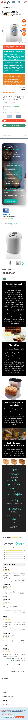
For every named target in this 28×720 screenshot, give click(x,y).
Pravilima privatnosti (15, 713)
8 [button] (18, 664)
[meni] (13, 2)
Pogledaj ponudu (10, 201)
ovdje (17, 82)
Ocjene (3, 684)
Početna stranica (5, 6)
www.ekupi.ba (4, 710)
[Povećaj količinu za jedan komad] (18, 116)
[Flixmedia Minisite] (6, 211)
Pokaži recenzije (18, 16)
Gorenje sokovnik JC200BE (12, 183)
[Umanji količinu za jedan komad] (9, 116)
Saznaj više (12, 102)
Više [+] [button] (5, 577)
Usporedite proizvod (9, 128)
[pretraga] (19, 2)
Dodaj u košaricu (15, 121)
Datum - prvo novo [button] (9, 564)
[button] (13, 31)
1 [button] (12, 664)
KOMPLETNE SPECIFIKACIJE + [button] (14, 527)
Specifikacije (5, 678)
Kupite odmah (15, 125)
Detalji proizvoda (6, 135)
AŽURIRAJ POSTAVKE (9, 717)
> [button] (19, 664)
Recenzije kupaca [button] (9, 216)
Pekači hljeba (12, 6)
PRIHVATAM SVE (19, 717)
